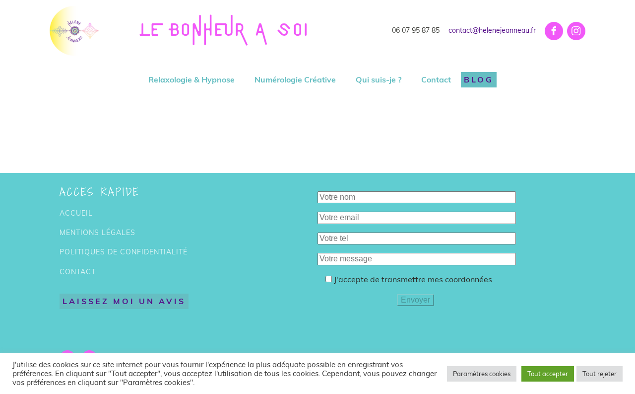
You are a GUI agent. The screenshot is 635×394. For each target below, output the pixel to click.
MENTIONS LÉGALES (97, 232)
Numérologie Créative (295, 79)
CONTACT (78, 272)
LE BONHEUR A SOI (224, 30)
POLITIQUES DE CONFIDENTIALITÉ (124, 252)
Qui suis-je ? (378, 79)
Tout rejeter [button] (599, 374)
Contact (436, 79)
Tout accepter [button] (547, 374)
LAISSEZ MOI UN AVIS (124, 301)
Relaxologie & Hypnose (191, 79)
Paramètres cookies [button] (481, 374)
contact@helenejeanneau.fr (492, 30)
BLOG (479, 79)
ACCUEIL (76, 213)
